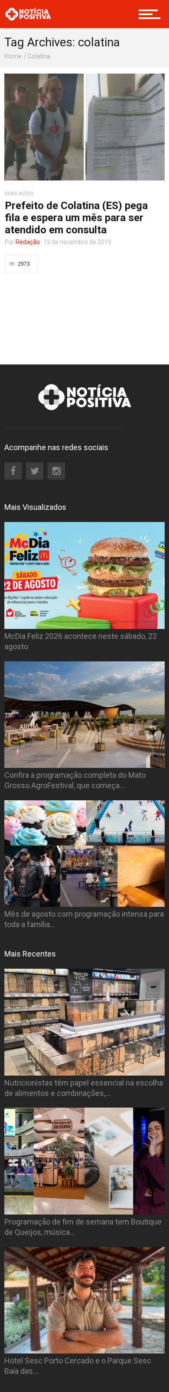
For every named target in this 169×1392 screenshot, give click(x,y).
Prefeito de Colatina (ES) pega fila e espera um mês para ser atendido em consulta (76, 218)
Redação (28, 241)
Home (12, 56)
